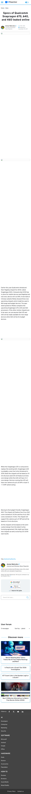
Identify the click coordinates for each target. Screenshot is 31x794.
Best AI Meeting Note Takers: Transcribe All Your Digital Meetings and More (15, 660)
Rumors (3, 761)
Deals (2, 757)
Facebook (9, 711)
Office (3, 749)
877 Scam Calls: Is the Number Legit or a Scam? (15, 677)
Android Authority (10, 559)
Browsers (4, 779)
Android (3, 742)
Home (2, 8)
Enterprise (4, 724)
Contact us (20, 791)
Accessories (4, 764)
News (7, 8)
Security (3, 731)
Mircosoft (4, 739)
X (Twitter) (13, 711)
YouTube (18, 711)
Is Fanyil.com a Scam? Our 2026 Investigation (15, 669)
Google (3, 746)
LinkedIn (22, 711)
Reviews (3, 775)
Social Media (4, 782)
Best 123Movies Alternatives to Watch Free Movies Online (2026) (15, 699)
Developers (4, 721)
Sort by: (17, 629)
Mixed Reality (5, 785)
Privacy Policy (11, 791)
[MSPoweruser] (11, 2)
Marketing (4, 728)
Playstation (4, 767)
